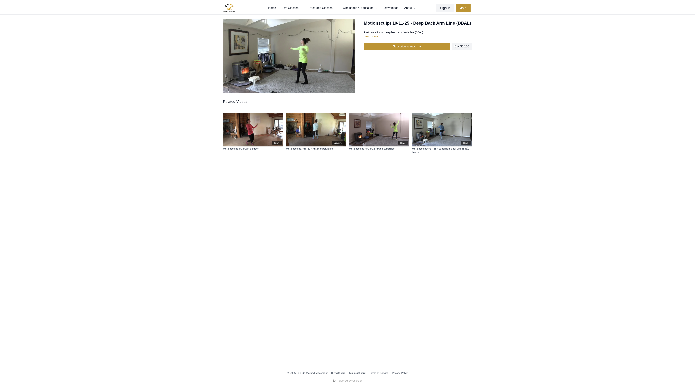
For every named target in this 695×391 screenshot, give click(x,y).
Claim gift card (357, 372)
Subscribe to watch (405, 46)
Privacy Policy (400, 372)
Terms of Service (378, 372)
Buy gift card (338, 372)
